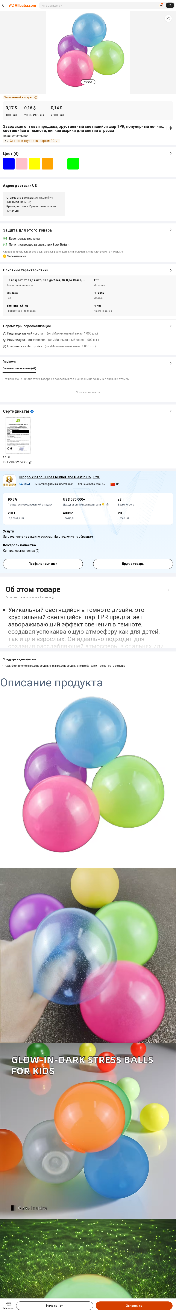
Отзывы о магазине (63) (19, 368)
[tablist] (88, 81)
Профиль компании (43, 563)
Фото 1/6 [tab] (88, 82)
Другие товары (133, 563)
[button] (168, 18)
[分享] (170, 128)
